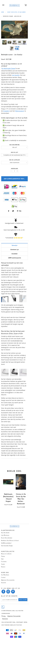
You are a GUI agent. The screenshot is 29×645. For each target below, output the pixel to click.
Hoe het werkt (5, 532)
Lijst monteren (5, 535)
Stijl (2, 559)
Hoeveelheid (14, 168)
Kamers (3, 566)
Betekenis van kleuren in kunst (10, 540)
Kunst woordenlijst (6, 538)
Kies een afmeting (15, 144)
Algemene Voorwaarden (14, 616)
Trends (3, 564)
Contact (3, 577)
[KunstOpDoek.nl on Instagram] (8, 592)
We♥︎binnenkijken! (6, 543)
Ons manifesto (5, 575)
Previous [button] (3, 29)
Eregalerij (6, 111)
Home (2, 12)
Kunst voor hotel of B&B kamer (16, 12)
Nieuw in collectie (6, 553)
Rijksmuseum (19, 111)
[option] (14, 29)
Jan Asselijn (16, 75)
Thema (3, 556)
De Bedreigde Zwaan (8, 68)
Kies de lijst (14, 152)
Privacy (3, 616)
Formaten (4, 561)
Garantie (3, 582)
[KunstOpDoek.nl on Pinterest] (13, 592)
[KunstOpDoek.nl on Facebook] (3, 592)
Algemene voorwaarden (8, 580)
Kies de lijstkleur (14, 160)
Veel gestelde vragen (7, 545)
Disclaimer (5, 619)
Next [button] (25, 29)
